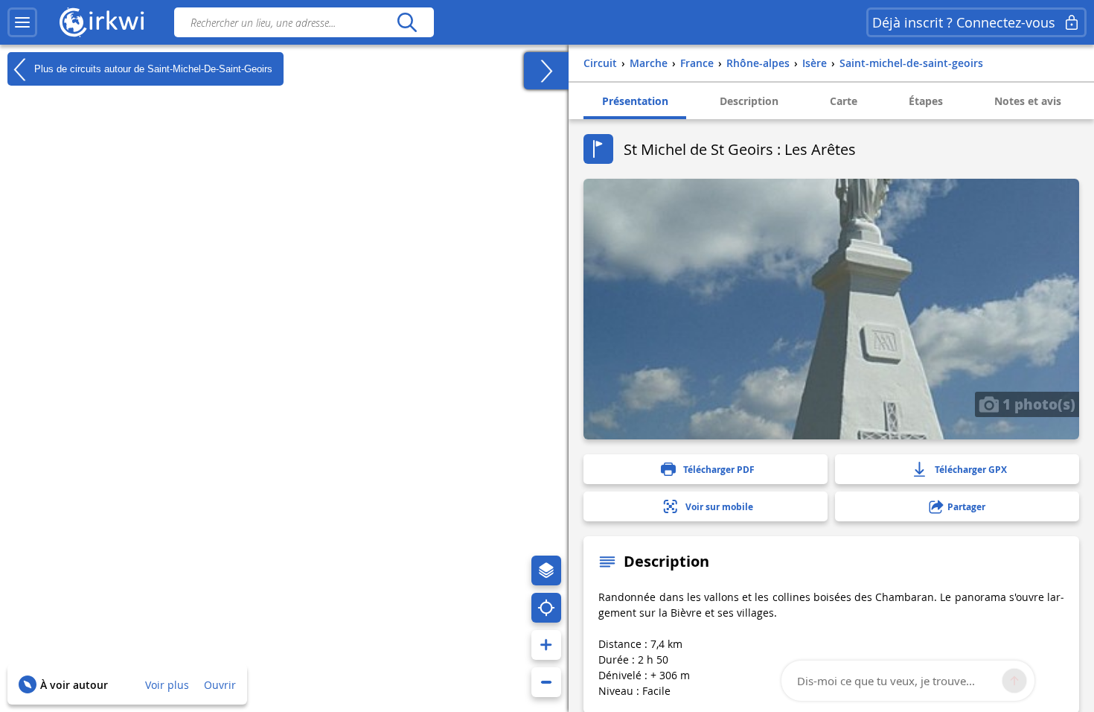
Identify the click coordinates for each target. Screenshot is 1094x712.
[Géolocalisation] (546, 608)
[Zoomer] (546, 645)
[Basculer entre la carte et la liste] (546, 70)
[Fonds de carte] (546, 570)
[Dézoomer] (546, 682)
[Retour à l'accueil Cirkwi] (102, 22)
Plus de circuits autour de (151, 68)
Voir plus (167, 685)
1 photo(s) (1037, 403)
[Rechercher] (406, 22)
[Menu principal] (22, 22)
